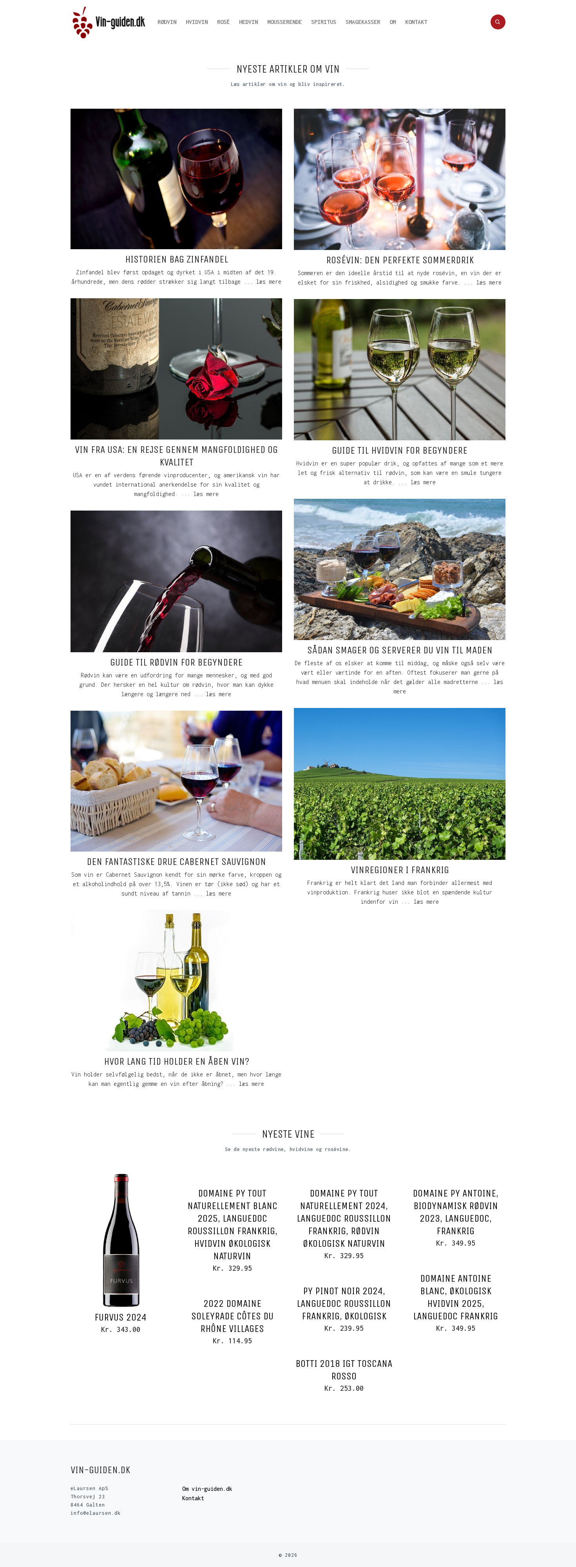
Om (392, 21)
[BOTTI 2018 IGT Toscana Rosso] (344, 1349)
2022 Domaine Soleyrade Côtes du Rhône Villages (232, 1316)
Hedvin (248, 21)
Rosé (223, 21)
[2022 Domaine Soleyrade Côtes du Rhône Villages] (232, 1288)
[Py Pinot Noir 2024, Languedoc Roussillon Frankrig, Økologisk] (344, 1276)
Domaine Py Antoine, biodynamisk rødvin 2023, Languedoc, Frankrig (455, 1212)
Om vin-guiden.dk (207, 1488)
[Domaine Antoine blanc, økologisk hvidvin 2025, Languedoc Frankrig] (455, 1263)
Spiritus (323, 21)
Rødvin (167, 21)
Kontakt (416, 21)
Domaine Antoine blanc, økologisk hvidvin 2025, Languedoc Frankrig (455, 1297)
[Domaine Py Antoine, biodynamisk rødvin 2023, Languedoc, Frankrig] (455, 1178)
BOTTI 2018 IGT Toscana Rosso (343, 1369)
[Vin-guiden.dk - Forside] (109, 21)
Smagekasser (363, 21)
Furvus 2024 (120, 1317)
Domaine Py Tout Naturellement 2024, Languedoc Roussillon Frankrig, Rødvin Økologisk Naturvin (344, 1218)
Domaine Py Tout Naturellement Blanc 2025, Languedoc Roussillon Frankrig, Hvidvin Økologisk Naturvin (232, 1224)
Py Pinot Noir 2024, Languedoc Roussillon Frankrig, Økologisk (344, 1303)
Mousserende (284, 21)
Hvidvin (197, 21)
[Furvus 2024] (120, 1240)
